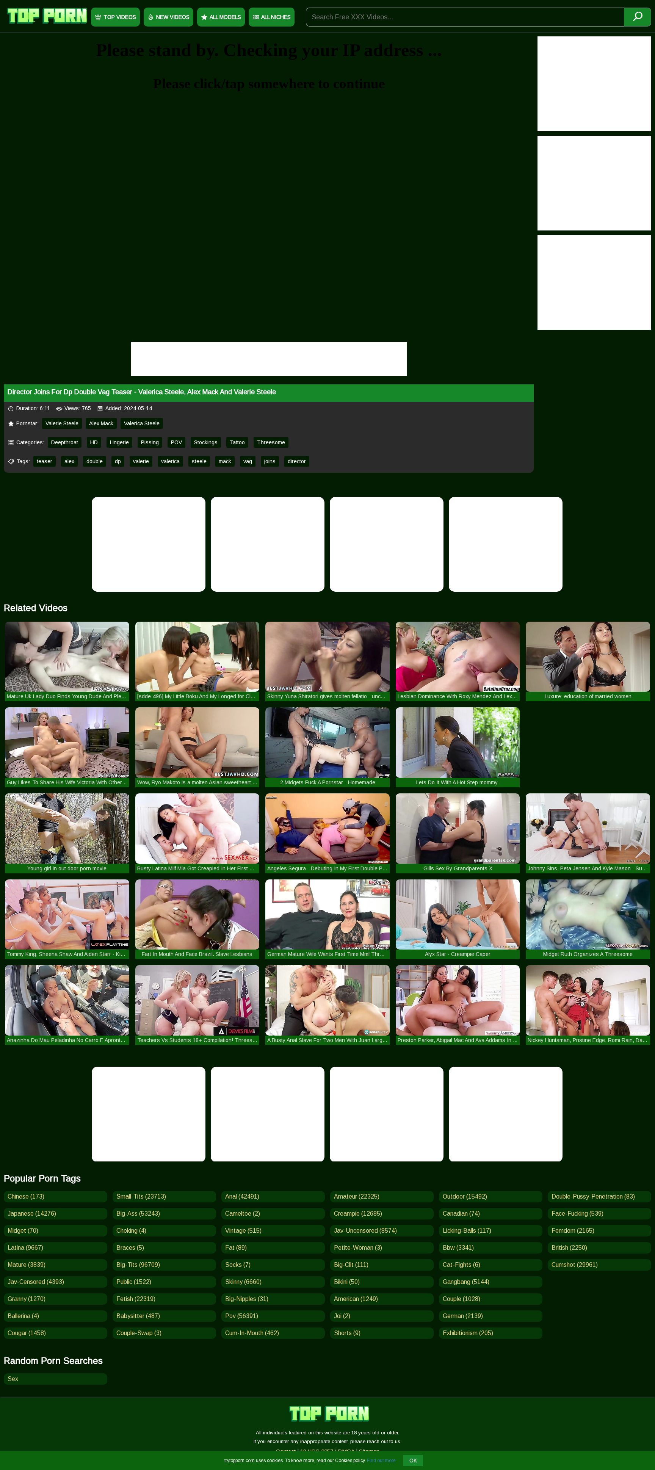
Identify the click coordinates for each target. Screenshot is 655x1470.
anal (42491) (242, 1196)
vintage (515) (243, 1230)
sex (13, 1379)
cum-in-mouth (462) (252, 1333)
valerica (170, 461)
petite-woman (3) (358, 1247)
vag (247, 461)
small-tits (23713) (141, 1196)
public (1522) (133, 1282)
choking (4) (131, 1230)
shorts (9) (347, 1333)
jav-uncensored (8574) (365, 1230)
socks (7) (238, 1265)
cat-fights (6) (461, 1265)
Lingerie (119, 442)
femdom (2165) (573, 1230)
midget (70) (23, 1230)
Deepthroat (64, 442)
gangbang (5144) (466, 1282)
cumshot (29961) (575, 1265)
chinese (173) (26, 1196)
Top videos (119, 17)
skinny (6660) (243, 1282)
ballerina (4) (23, 1316)
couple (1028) (461, 1299)
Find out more (381, 1460)
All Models (225, 17)
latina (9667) (25, 1247)
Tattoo (237, 442)
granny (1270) (26, 1299)
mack (225, 461)
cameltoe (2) (242, 1213)
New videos (173, 17)
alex (69, 461)
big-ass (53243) (138, 1213)
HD (94, 442)
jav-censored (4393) (36, 1282)
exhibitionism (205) (468, 1333)
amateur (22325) (356, 1196)
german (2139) (463, 1316)
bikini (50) (347, 1282)
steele (199, 461)
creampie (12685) (358, 1213)
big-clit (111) (351, 1265)
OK (413, 1460)
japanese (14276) (32, 1213)
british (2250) (569, 1247)
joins (270, 461)
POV (176, 442)
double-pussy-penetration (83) (593, 1196)
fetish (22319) (135, 1299)
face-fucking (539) (577, 1213)
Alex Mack (101, 423)
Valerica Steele (142, 423)
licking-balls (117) (467, 1230)
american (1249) (356, 1299)
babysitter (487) (138, 1316)
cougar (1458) (27, 1333)
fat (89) (236, 1247)
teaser (44, 461)
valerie (141, 461)
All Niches (276, 17)
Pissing (150, 442)
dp (118, 461)
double (94, 461)
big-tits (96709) (138, 1265)
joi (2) (342, 1316)
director (297, 461)
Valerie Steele (61, 423)
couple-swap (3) (138, 1333)
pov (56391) (241, 1316)
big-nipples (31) (246, 1299)
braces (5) (130, 1247)
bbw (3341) (458, 1247)
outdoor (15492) (465, 1196)
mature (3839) (26, 1265)
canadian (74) (461, 1213)
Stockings (206, 442)
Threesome (271, 442)
